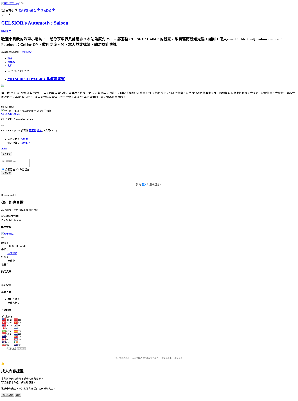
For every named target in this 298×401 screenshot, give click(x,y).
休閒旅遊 (27, 52)
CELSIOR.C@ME (10, 114)
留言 (39, 130)
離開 (18, 395)
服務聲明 (178, 358)
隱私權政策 (166, 358)
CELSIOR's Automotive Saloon (34, 23)
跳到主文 (6, 31)
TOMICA (25, 143)
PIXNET (125, 358)
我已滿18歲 (7, 395)
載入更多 (6, 154)
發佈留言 (6, 173)
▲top (4, 148)
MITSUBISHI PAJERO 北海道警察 (36, 79)
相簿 (9, 58)
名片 (9, 65)
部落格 (11, 62)
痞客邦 (32, 130)
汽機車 (24, 139)
